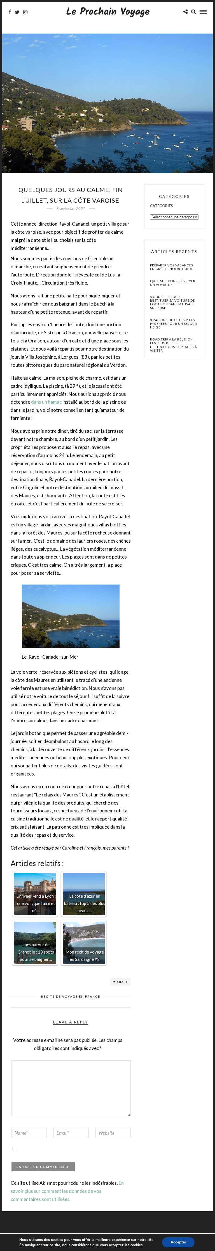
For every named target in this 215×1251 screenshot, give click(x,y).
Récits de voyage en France (70, 996)
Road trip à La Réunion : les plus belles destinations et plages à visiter (173, 344)
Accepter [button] (178, 1242)
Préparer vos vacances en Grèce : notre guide (171, 267)
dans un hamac (46, 402)
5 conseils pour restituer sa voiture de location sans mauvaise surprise (172, 302)
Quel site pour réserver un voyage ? (172, 282)
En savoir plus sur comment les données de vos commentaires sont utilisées (67, 1191)
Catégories (161, 206)
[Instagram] (25, 12)
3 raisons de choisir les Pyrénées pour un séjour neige (173, 323)
